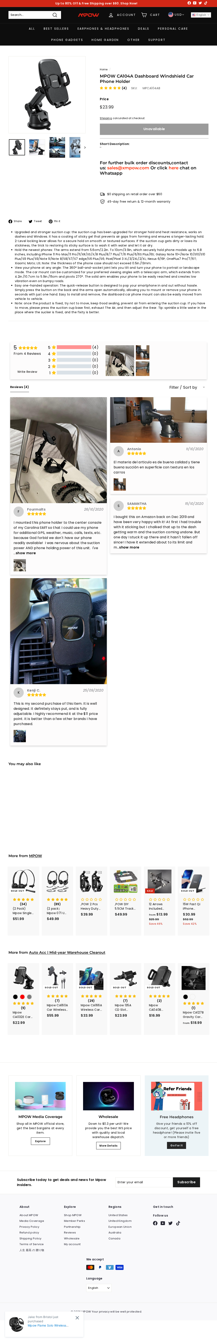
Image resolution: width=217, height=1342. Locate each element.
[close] (77, 1318)
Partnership (72, 1227)
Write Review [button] (27, 372)
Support (157, 40)
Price (104, 99)
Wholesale (71, 1238)
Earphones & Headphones (104, 28)
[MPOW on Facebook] (155, 1223)
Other (133, 40)
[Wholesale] (108, 1096)
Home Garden (105, 40)
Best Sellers (56, 28)
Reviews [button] (19, 387)
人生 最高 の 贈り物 (31, 1250)
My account (72, 1244)
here (173, 167)
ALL (32, 28)
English (201, 15)
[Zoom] (47, 94)
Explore (40, 1141)
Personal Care (173, 28)
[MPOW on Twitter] (170, 1223)
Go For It (176, 1145)
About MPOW (28, 1215)
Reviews (70, 1233)
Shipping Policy (30, 1238)
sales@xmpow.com (128, 167)
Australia (114, 1233)
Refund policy (29, 1233)
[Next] (83, 147)
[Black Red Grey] (23, 997)
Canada (114, 1238)
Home (103, 69)
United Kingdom (120, 1221)
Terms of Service (31, 1244)
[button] (113, 88)
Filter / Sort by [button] (183, 387)
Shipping (106, 118)
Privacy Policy (29, 1227)
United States (118, 1215)
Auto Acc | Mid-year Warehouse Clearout (67, 952)
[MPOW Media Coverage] (40, 1096)
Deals (143, 28)
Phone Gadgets (67, 40)
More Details (108, 1145)
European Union (120, 1227)
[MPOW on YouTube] (163, 1223)
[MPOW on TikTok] (178, 1223)
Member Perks (74, 1221)
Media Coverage (31, 1221)
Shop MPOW (73, 1215)
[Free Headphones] (176, 1096)
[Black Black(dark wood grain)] (193, 997)
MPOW (35, 856)
